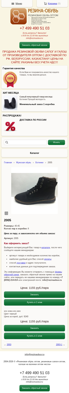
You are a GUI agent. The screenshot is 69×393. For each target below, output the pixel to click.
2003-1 (59, 344)
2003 (9, 344)
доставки (21, 263)
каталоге (45, 247)
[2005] (34, 191)
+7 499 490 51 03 (34, 28)
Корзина (52, 3)
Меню (19, 3)
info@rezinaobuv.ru (34, 354)
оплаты (47, 259)
